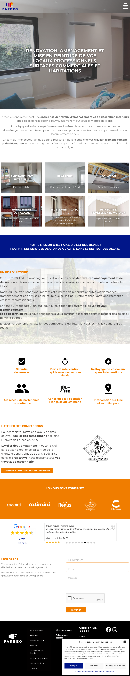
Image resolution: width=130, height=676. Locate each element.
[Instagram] (115, 629)
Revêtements (36, 640)
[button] (125, 642)
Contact (33, 668)
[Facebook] (108, 629)
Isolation (33, 645)
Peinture (33, 635)
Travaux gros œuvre (38, 658)
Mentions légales (63, 630)
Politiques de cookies (62, 636)
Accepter (74, 665)
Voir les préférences (115, 665)
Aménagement (36, 630)
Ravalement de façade (36, 651)
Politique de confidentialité (84, 671)
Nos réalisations (37, 663)
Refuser (94, 665)
